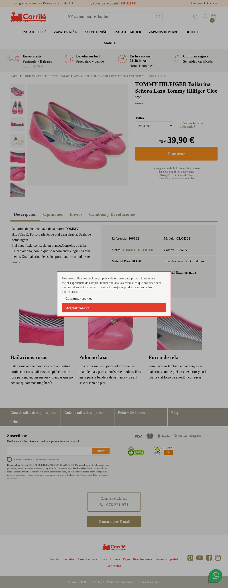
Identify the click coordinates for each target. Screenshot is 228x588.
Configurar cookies (78, 298)
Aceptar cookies (77, 308)
